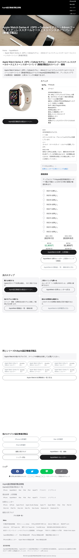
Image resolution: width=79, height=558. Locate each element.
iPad (24, 490)
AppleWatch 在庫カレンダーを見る (58, 289)
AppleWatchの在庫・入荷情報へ (58, 252)
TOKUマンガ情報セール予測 (53, 530)
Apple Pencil (20, 505)
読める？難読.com (53, 524)
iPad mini (6, 508)
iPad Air (69, 505)
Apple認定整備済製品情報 (13, 484)
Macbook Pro (55, 508)
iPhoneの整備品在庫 (38, 535)
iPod (29, 490)
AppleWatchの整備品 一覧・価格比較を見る (58, 267)
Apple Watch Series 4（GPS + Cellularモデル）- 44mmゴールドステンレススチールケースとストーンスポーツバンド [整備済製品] (38, 30)
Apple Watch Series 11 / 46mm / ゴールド (39, 370)
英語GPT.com (65, 524)
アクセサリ (43, 490)
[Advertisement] (39, 331)
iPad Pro (13, 508)
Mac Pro (27, 508)
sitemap (54, 556)
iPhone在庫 (73, 1)
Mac (20, 490)
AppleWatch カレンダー (58, 457)
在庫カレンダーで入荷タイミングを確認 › (55, 169)
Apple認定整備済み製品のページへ (20, 121)
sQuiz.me (6, 527)
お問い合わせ (44, 551)
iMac (58, 505)
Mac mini (20, 508)
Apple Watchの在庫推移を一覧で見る (39, 377)
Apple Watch (51, 505)
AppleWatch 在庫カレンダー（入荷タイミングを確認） (58, 260)
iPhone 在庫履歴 (20, 439)
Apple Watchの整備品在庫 (26, 539)
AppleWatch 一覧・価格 (58, 451)
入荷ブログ (73, 13)
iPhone (5, 490)
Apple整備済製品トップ (10, 535)
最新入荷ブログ (21, 451)
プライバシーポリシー (33, 551)
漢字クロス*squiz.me (28, 527)
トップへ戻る (20, 457)
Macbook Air (45, 508)
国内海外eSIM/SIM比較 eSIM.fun (56, 527)
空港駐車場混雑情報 (9, 524)
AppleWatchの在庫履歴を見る (58, 308)
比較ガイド (73, 10)
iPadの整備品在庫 (24, 535)
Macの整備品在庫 (41, 539)
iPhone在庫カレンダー (10, 539)
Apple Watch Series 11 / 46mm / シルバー (64, 370)
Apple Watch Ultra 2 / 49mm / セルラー (14, 364)
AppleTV (35, 490)
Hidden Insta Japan (69, 530)
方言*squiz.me (15, 527)
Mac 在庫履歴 (58, 439)
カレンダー (73, 7)
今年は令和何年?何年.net (38, 524)
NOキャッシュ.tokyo (23, 524)
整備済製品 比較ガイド (52, 535)
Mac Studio (35, 508)
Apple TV (43, 505)
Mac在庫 (72, 4)
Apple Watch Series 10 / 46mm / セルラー (14, 370)
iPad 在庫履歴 (21, 445)
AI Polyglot (40, 530)
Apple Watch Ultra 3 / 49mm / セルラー (64, 364)
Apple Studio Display (32, 505)
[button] (17, 471)
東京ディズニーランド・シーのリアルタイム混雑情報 (19, 530)
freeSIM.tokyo (40, 527)
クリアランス (52, 490)
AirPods (12, 505)
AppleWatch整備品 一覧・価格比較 (21, 308)
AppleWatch (13, 490)
